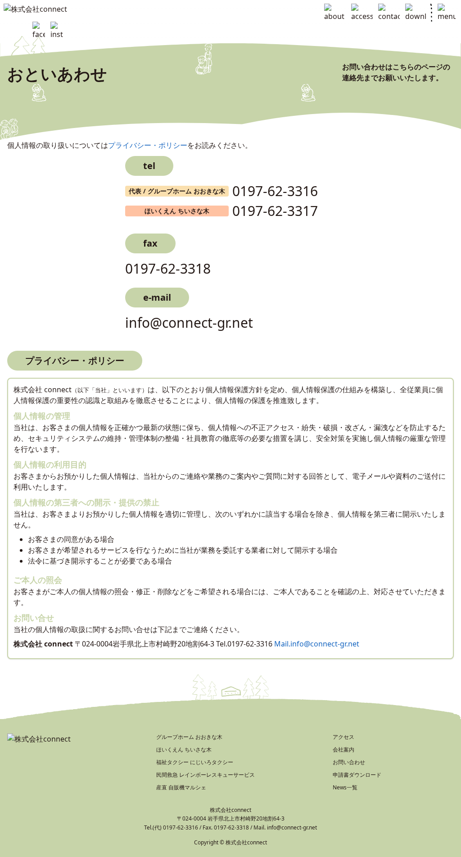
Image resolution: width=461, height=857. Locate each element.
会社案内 (343, 749)
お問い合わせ (349, 762)
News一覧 (345, 787)
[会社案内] (335, 13)
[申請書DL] (416, 13)
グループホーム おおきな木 (189, 737)
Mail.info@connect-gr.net (316, 644)
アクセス (343, 737)
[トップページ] (58, 9)
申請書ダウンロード (357, 775)
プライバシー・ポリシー (147, 145)
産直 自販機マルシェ (181, 787)
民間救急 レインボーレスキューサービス (205, 775)
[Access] (362, 13)
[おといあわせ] (389, 13)
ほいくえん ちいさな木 (184, 749)
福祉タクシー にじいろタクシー (194, 762)
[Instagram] (56, 31)
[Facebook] (38, 31)
